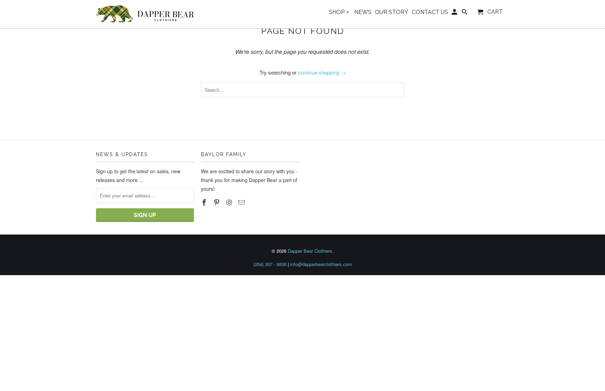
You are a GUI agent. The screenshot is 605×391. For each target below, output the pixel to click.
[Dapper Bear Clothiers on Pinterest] (217, 202)
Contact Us (430, 12)
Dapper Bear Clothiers (310, 250)
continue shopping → (322, 72)
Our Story (391, 12)
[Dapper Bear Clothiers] (145, 14)
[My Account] (455, 13)
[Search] (465, 13)
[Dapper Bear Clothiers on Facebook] (205, 202)
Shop (339, 12)
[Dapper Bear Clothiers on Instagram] (230, 202)
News (362, 12)
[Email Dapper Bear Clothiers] (242, 202)
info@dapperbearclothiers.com (321, 264)
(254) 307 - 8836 (269, 264)
